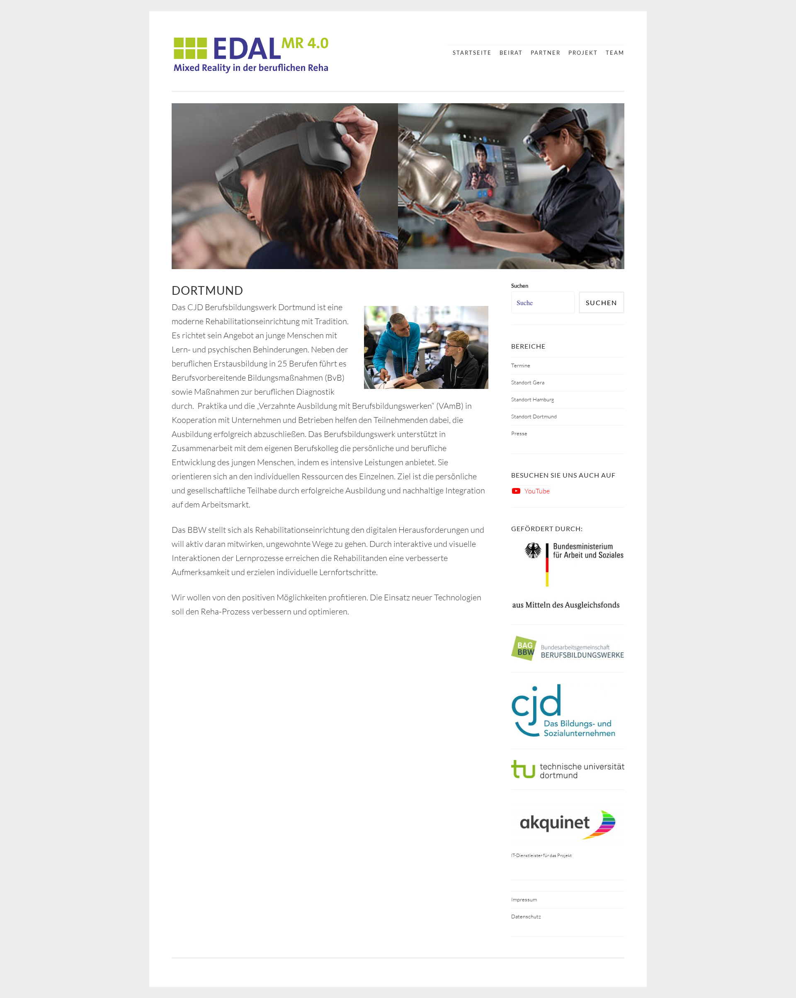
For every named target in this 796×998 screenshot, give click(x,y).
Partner (546, 52)
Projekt (583, 52)
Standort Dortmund (534, 416)
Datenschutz (526, 916)
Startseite (472, 52)
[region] (398, 186)
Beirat (511, 52)
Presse (519, 433)
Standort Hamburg (532, 399)
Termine (520, 365)
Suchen (601, 302)
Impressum (524, 899)
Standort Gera (527, 382)
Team (615, 52)
